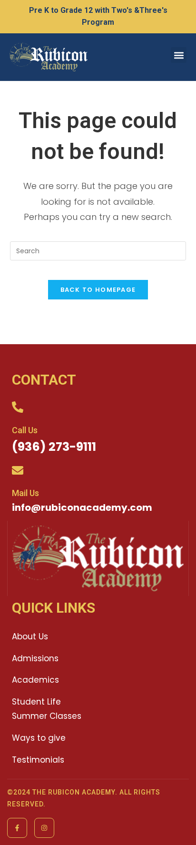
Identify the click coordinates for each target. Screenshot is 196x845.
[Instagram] (44, 828)
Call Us (25, 430)
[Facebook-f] (17, 828)
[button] (178, 55)
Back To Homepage (98, 289)
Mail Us (25, 493)
